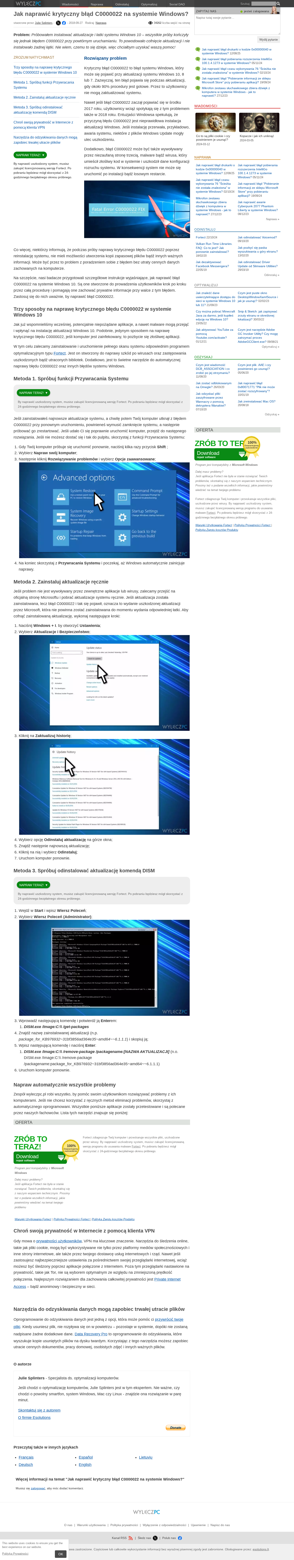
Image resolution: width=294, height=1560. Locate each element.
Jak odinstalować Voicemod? (257, 237)
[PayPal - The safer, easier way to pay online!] (176, 1428)
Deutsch (26, 1464)
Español (86, 1457)
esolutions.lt (261, 1549)
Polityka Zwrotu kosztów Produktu (113, 1219)
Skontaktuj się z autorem (39, 1410)
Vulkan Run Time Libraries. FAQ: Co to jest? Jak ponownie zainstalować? (214, 247)
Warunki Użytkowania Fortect (33, 1219)
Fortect (60, 353)
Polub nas (169, 1538)
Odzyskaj (271, 414)
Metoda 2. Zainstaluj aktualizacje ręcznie (45, 97)
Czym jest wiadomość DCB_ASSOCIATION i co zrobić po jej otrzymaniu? (213, 369)
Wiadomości (70, 4)
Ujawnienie (198, 1525)
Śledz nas (145, 1538)
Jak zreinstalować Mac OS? (256, 401)
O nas (68, 1525)
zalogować (38, 1488)
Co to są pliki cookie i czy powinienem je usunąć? (213, 138)
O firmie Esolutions (34, 1417)
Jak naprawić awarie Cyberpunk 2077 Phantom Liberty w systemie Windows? (258, 206)
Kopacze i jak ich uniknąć (257, 136)
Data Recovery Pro (91, 1334)
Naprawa (97, 4)
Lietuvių (145, 1457)
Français (26, 1457)
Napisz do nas (220, 1525)
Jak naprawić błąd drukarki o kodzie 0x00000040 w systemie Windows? (215, 169)
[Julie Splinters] (58, 22)
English (85, 1464)
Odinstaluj (122, 4)
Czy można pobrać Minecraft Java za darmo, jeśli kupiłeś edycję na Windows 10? (215, 315)
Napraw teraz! (28, 155)
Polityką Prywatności (15, 1553)
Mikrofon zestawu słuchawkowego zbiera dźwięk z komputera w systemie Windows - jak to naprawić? (236, 91)
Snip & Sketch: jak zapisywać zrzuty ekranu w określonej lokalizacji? (257, 315)
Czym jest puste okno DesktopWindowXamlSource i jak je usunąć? (258, 297)
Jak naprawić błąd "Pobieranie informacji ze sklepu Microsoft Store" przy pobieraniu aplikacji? (236, 80)
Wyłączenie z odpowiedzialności (164, 1525)
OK (60, 1554)
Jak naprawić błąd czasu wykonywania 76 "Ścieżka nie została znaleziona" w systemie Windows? (239, 70)
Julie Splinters (44, 22)
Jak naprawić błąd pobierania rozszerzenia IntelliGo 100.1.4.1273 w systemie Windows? (237, 61)
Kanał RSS (119, 1538)
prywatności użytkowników (59, 1241)
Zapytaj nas (206, 11)
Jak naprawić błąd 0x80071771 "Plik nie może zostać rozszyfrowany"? (256, 387)
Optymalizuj (149, 4)
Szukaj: (245, 3)
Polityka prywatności (124, 1525)
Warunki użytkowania (91, 1525)
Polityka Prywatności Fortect (72, 1219)
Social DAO (177, 4)
